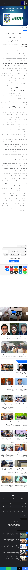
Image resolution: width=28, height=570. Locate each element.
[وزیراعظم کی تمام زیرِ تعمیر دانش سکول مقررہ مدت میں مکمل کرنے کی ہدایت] (21, 398)
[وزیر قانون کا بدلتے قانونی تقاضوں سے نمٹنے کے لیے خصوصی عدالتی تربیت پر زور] (7, 433)
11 (22, 506)
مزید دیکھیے (14, 563)
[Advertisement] (14, 227)
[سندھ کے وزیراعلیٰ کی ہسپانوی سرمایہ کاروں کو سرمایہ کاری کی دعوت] (23, 558)
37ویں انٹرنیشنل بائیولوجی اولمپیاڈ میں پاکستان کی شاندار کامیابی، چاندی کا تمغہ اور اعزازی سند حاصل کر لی (21, 424)
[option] (14, 314)
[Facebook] (25, 267)
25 (22, 511)
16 (3, 506)
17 (25, 509)
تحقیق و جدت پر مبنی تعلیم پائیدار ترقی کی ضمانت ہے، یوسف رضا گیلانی (21, 485)
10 (25, 506)
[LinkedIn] (16, 267)
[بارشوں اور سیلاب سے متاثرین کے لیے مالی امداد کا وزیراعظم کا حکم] (23, 541)
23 (3, 509)
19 (18, 509)
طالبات (23, 254)
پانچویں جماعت (21, 251)
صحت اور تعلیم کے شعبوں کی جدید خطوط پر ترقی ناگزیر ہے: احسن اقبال (7, 388)
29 (7, 511)
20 (14, 509)
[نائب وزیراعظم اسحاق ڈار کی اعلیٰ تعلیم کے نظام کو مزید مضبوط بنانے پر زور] (21, 447)
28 (10, 511)
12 (18, 506)
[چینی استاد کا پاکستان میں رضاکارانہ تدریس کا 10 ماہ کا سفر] (7, 463)
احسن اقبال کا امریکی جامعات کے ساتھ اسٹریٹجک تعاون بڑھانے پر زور (7, 423)
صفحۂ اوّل (24, 27)
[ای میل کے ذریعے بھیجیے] (16, 272)
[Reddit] (25, 269)
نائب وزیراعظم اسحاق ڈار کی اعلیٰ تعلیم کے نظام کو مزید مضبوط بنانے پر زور (21, 454)
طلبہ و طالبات (14, 254)
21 (10, 509)
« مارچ (25, 515)
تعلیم (19, 27)
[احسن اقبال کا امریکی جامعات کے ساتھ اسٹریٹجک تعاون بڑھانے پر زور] (7, 416)
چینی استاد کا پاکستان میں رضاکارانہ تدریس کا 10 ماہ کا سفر (7, 469)
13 (14, 506)
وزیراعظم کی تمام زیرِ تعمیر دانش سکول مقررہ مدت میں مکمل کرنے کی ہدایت (21, 404)
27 (14, 511)
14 (10, 506)
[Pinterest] (7, 267)
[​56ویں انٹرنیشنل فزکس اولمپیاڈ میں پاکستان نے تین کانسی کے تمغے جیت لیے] (21, 433)
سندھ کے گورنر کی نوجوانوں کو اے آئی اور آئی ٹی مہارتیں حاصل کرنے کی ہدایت (21, 373)
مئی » (22, 515)
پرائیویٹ (11, 251)
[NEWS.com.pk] (23, 3)
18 (22, 509)
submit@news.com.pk (15, 524)
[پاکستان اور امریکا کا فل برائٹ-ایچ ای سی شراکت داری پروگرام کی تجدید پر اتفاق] (7, 367)
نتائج (5, 254)
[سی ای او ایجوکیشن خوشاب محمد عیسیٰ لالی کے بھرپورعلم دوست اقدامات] (7, 479)
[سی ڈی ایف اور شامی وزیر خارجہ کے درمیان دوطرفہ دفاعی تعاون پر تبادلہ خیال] (23, 552)
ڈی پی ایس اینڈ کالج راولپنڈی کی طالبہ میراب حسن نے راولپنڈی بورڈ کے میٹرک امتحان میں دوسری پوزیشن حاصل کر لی (21, 389)
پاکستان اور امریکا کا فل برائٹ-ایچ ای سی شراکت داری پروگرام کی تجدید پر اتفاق (7, 373)
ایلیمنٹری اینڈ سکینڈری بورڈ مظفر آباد (14, 248)
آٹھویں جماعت (21, 246)
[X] (20, 267)
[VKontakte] (20, 269)
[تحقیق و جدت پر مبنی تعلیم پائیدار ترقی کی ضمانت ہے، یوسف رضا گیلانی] (21, 479)
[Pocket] (12, 269)
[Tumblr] (12, 267)
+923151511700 (16, 525)
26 (18, 511)
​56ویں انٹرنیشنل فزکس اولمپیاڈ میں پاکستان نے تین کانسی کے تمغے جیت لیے (21, 439)
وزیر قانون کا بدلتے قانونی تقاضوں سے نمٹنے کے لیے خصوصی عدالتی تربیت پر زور (7, 439)
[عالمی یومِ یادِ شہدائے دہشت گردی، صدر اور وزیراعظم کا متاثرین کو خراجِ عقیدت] (23, 546)
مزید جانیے (14, 526)
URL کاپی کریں (14, 261)
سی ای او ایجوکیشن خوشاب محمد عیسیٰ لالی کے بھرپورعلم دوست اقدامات (7, 485)
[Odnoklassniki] (16, 269)
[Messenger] (7, 269)
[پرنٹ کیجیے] (12, 272)
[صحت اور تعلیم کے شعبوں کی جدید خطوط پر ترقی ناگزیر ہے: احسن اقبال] (7, 381)
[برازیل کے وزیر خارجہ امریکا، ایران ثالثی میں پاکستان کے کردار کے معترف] (23, 535)
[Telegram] (20, 272)
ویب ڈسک (24, 44)
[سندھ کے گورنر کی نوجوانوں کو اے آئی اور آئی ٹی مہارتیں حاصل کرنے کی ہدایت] (21, 367)
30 (3, 511)
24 (25, 511)
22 (7, 509)
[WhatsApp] (25, 272)
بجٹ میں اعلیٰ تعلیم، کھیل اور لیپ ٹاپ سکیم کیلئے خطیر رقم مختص (14, 315)
